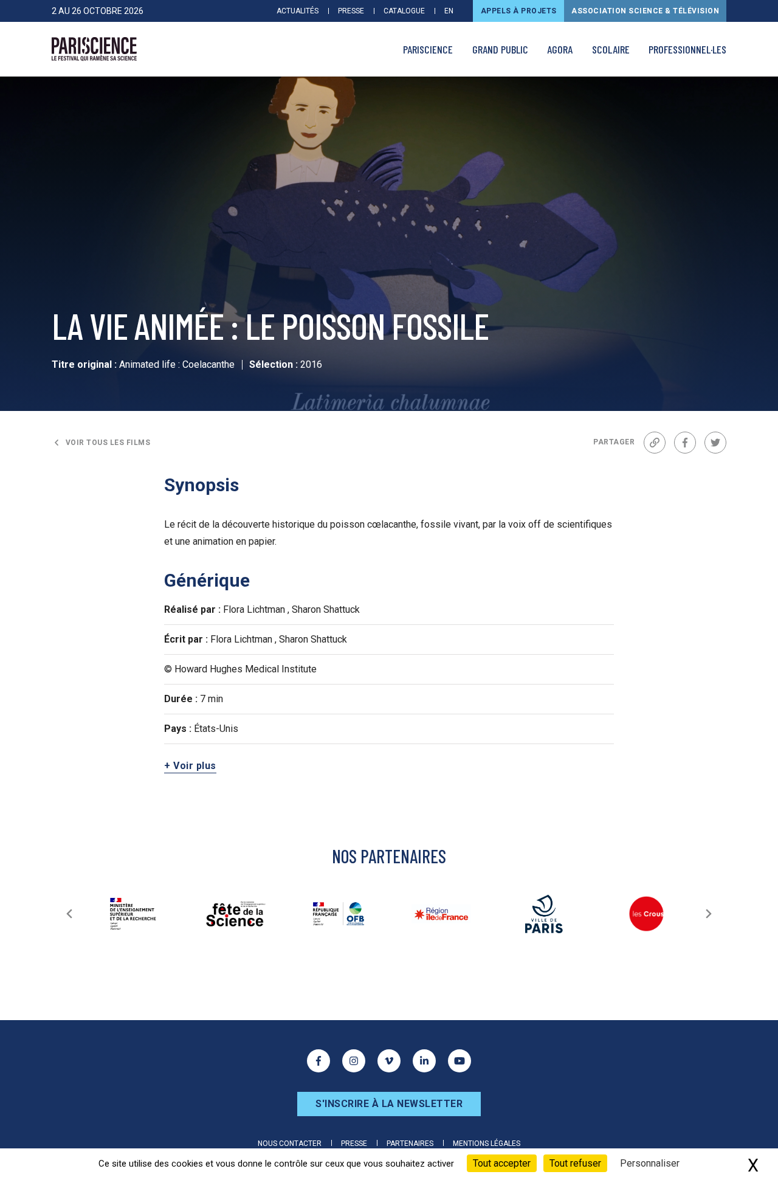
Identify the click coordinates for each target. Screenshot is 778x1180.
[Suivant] (709, 914)
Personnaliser (650, 1163)
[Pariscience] (94, 49)
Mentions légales (486, 1143)
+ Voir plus (190, 765)
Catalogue (404, 11)
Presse (351, 11)
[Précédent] (69, 914)
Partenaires (410, 1143)
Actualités (297, 11)
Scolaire (611, 49)
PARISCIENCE (428, 49)
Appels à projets (519, 11)
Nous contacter (290, 1143)
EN (448, 11)
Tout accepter (502, 1163)
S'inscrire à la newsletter (389, 1103)
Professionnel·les (687, 49)
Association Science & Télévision (645, 11)
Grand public (500, 49)
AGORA (560, 49)
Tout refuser (575, 1163)
